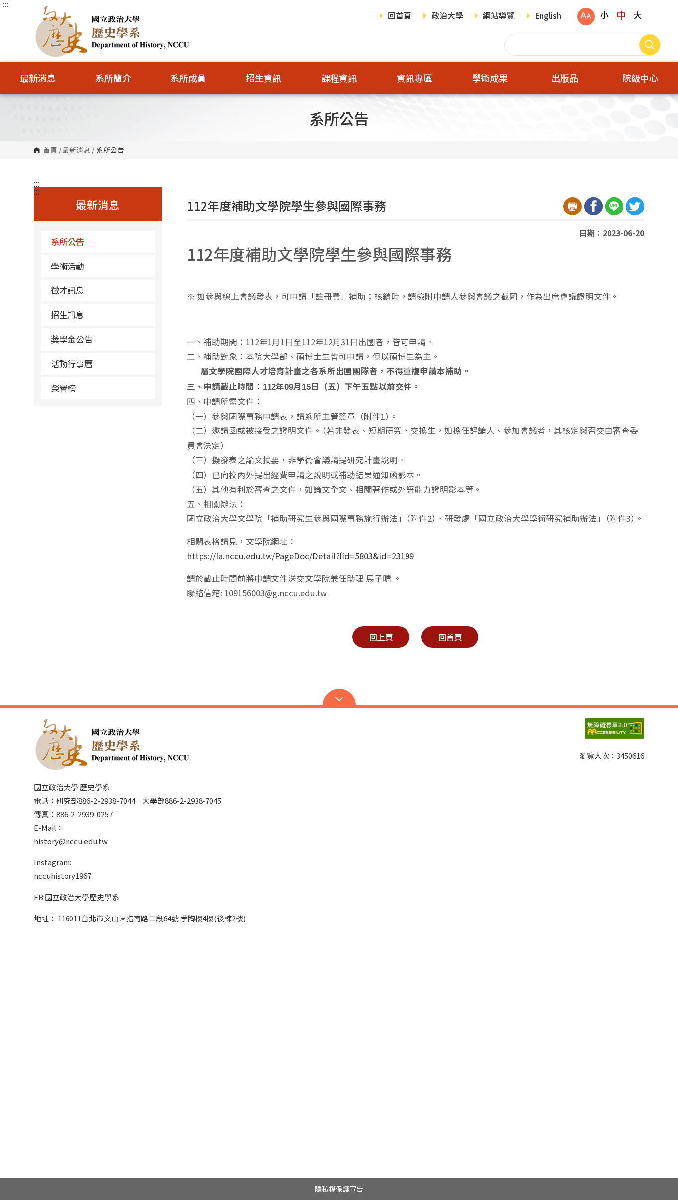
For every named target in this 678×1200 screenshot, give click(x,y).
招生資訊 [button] (263, 77)
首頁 (50, 150)
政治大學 (447, 16)
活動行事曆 (72, 363)
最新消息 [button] (38, 77)
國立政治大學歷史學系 (44, 12)
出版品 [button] (564, 77)
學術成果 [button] (490, 77)
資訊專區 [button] (414, 77)
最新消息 (76, 150)
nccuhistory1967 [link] (62, 875)
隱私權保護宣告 (339, 1189)
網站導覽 (499, 16)
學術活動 (67, 266)
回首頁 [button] (450, 637)
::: (6, 4)
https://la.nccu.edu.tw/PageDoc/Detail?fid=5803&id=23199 (300, 556)
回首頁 (399, 16)
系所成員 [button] (188, 77)
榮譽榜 (63, 388)
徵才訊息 (67, 290)
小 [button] (604, 15)
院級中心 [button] (640, 77)
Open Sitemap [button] (339, 698)
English (548, 16)
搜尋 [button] (649, 44)
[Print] (572, 206)
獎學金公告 (72, 339)
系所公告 (67, 241)
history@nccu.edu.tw (71, 841)
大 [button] (638, 15)
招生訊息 (67, 314)
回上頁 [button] (381, 637)
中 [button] (621, 15)
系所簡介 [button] (113, 77)
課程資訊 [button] (339, 77)
